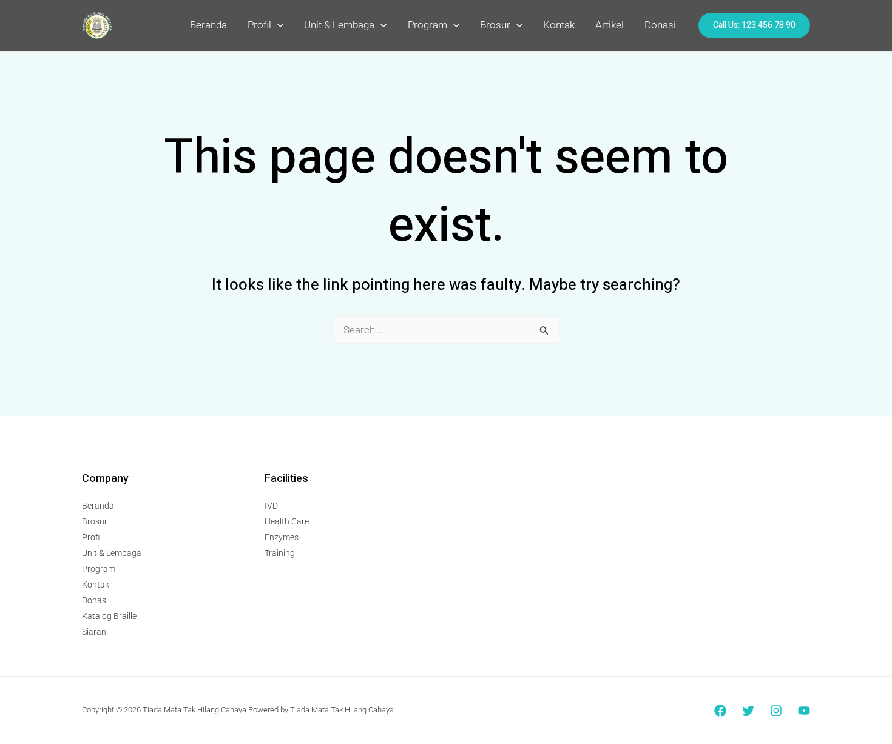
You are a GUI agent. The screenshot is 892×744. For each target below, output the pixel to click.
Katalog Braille (109, 616)
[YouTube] (804, 711)
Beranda (208, 25)
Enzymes (282, 537)
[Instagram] (776, 711)
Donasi (660, 25)
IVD (271, 506)
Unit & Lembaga (339, 25)
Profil (259, 25)
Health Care (287, 521)
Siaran (94, 632)
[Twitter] (748, 711)
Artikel (609, 25)
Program (427, 25)
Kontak (559, 25)
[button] (277, 25)
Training (280, 553)
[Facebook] (720, 711)
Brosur (495, 25)
